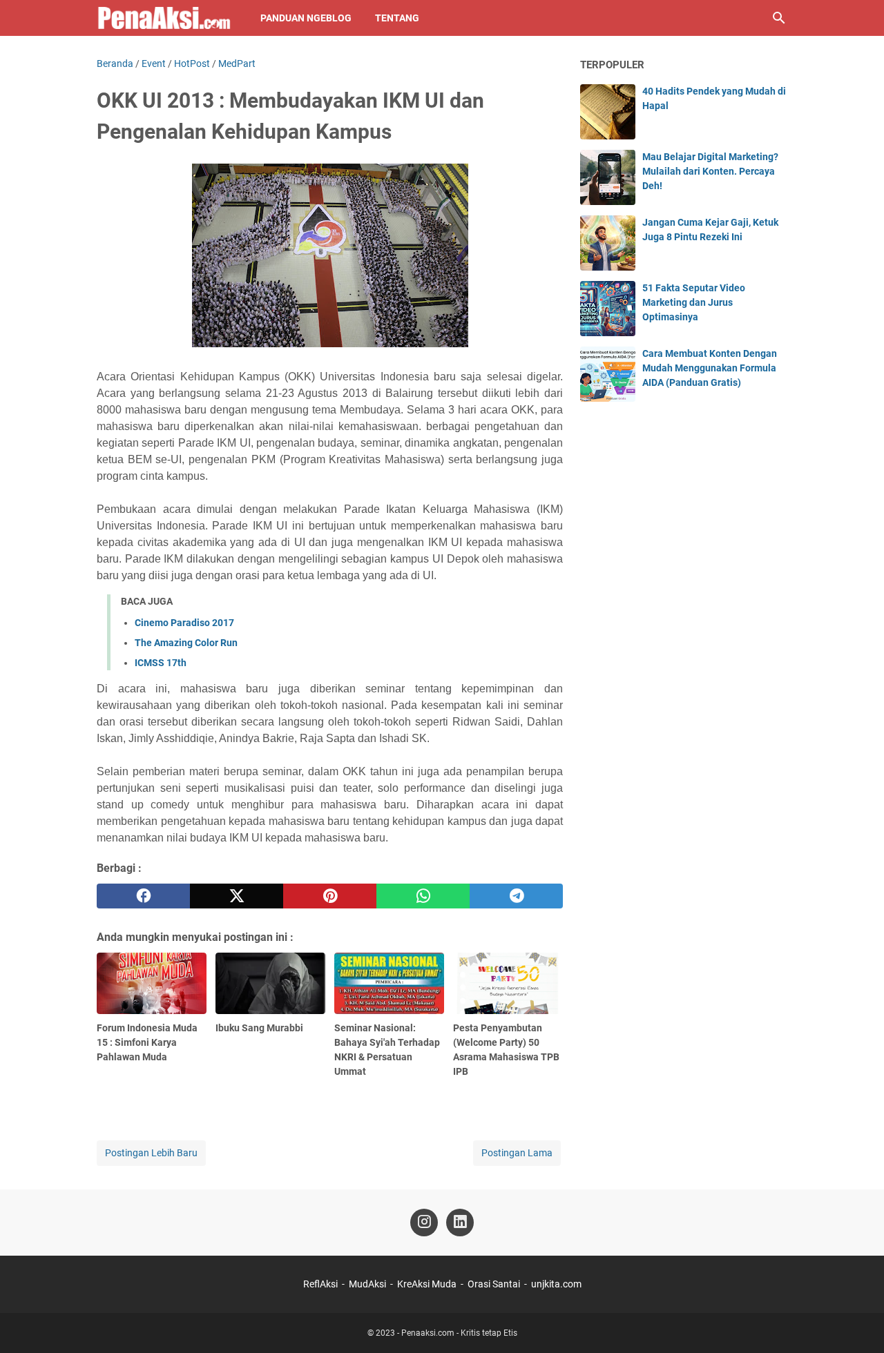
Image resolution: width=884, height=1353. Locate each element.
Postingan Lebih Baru (151, 1152)
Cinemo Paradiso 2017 (184, 622)
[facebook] (143, 896)
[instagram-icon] (424, 1222)
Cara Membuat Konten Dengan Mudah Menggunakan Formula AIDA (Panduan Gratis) (709, 368)
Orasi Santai (494, 1283)
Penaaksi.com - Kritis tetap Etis (459, 1333)
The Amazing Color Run (186, 642)
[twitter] (236, 896)
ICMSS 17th (160, 662)
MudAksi (367, 1283)
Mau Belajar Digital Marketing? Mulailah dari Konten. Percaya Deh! (710, 171)
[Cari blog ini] (779, 18)
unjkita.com (556, 1283)
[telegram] (516, 896)
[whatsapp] (423, 896)
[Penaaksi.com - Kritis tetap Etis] (166, 18)
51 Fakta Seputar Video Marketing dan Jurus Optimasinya (693, 302)
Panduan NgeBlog (306, 17)
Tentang (397, 17)
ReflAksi (320, 1283)
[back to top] (856, 1322)
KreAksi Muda (427, 1283)
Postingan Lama (516, 1152)
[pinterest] (329, 896)
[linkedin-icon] (460, 1222)
